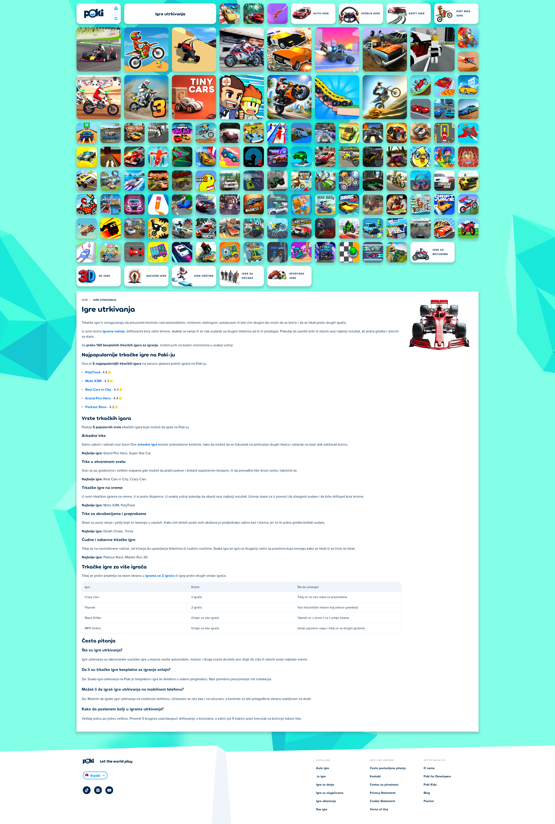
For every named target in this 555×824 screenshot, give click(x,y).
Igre (85, 300)
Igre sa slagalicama (329, 793)
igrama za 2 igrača (160, 575)
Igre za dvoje (325, 784)
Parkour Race (95, 407)
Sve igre (321, 809)
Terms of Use (379, 809)
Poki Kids (430, 784)
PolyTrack (93, 372)
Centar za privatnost (384, 784)
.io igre (321, 776)
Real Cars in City (98, 389)
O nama (429, 768)
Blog (427, 793)
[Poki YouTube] (109, 790)
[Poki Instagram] (98, 790)
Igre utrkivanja (104, 300)
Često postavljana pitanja (388, 768)
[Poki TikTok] (87, 790)
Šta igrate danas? (116, 19)
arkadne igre (147, 444)
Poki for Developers (437, 776)
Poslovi (429, 801)
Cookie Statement (382, 801)
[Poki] (93, 13)
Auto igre (322, 768)
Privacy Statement (382, 793)
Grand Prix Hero (98, 398)
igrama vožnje (114, 331)
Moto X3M (93, 381)
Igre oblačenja (326, 801)
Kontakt (375, 776)
